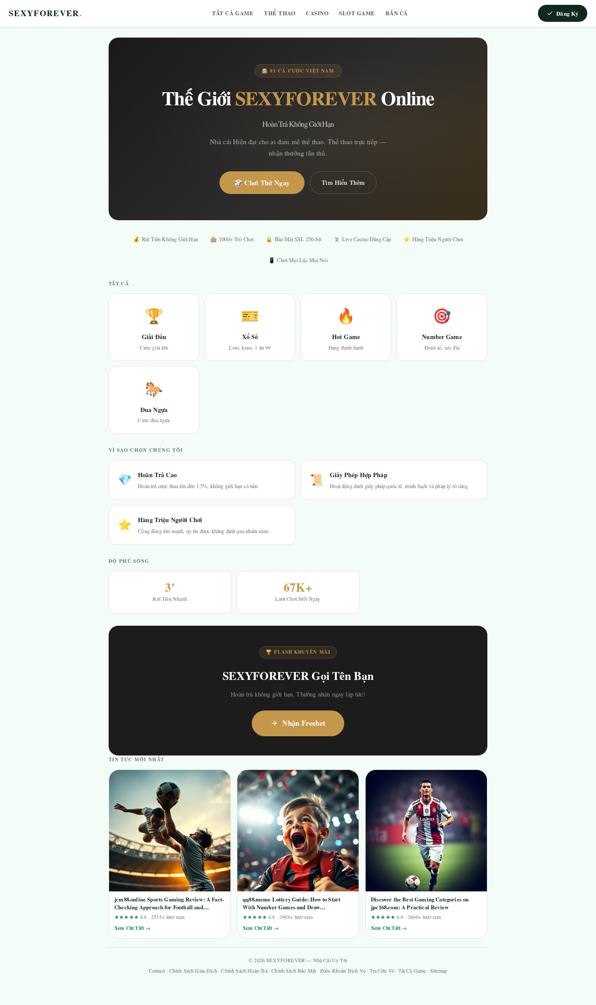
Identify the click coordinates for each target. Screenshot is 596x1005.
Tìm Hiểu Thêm (343, 182)
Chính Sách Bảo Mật (293, 970)
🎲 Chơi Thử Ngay (262, 182)
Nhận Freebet (303, 722)
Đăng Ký (567, 13)
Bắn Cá (397, 13)
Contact (157, 970)
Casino (317, 13)
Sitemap (438, 970)
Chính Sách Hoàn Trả (244, 970)
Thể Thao (279, 13)
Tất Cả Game (232, 13)
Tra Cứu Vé (382, 970)
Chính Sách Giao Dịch (193, 970)
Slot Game (357, 13)
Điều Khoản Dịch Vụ (343, 970)
